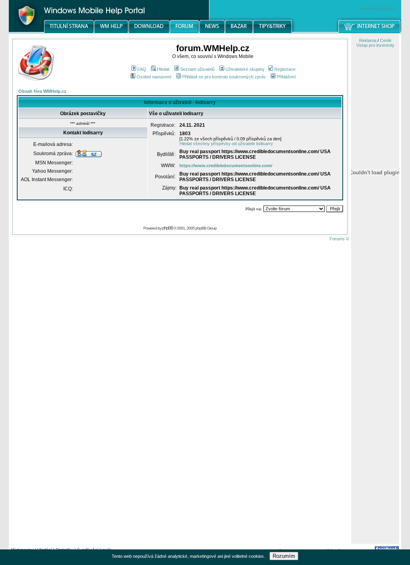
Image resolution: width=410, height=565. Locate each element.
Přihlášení (286, 76)
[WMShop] (369, 31)
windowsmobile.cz (378, 8)
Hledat (163, 69)
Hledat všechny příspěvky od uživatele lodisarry (226, 143)
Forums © (339, 238)
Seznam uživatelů (197, 69)
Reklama (367, 40)
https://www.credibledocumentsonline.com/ (225, 165)
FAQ (141, 69)
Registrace (284, 69)
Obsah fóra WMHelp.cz (42, 91)
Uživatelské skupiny (245, 69)
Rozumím (284, 556)
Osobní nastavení (154, 76)
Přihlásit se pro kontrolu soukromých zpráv (224, 76)
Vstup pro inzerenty (375, 45)
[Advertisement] (375, 417)
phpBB (167, 228)
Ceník (386, 40)
